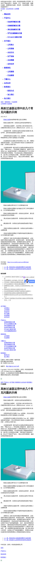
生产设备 (10, 56)
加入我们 (10, 94)
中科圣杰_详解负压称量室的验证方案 (15, 282)
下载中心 (7, 79)
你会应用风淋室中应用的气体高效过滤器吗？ (17, 291)
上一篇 (17, 267)
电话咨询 (3, 554)
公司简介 (10, 45)
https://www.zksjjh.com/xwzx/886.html (18, 262)
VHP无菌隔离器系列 (10, 331)
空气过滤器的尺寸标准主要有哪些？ (15, 284)
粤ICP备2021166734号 (12, 366)
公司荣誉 (10, 48)
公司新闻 (10, 71)
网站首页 (7, 14)
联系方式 (10, 91)
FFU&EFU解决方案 (14, 37)
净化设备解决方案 (13, 29)
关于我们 (7, 41)
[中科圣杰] (1, 10)
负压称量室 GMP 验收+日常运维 (13, 280)
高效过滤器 (6, 119)
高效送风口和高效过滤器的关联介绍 (15, 289)
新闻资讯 (7, 68)
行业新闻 (10, 75)
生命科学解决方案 (13, 22)
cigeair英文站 (10, 8)
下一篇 (17, 269)
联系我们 (7, 87)
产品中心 (7, 18)
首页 (2, 102)
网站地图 (18, 371)
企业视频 (10, 60)
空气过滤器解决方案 (14, 33)
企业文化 (10, 52)
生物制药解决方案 (13, 25)
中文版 (3, 8)
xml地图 (16, 8)
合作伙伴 (10, 64)
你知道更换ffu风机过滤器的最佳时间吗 (15, 293)
